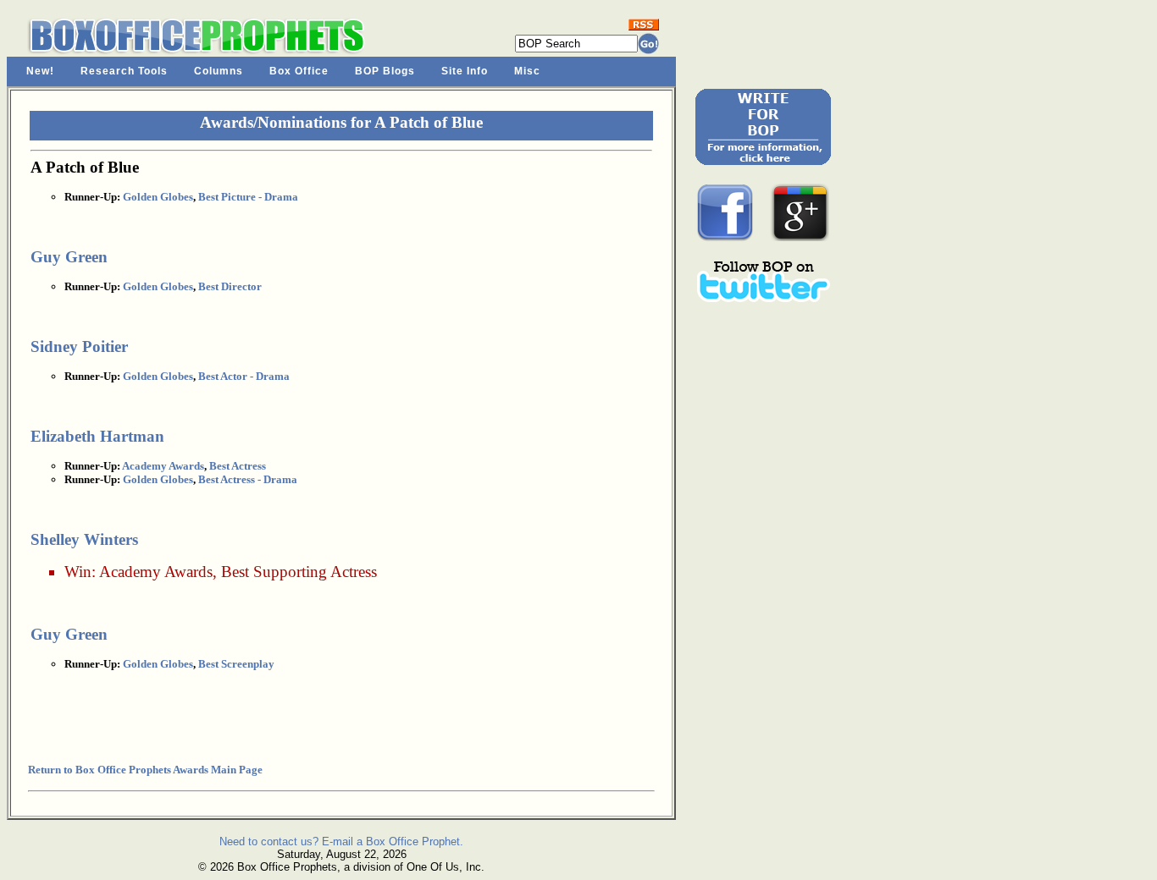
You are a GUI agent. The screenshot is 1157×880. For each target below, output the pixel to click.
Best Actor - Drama (244, 376)
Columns (218, 71)
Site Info (464, 71)
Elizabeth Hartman (97, 436)
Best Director (230, 286)
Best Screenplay (236, 663)
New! (40, 71)
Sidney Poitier (79, 346)
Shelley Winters (84, 539)
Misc (527, 71)
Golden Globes (158, 196)
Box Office (299, 71)
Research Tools (124, 71)
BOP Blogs (385, 71)
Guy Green (69, 257)
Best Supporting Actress (299, 571)
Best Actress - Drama (247, 479)
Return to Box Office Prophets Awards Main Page (145, 769)
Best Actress (237, 465)
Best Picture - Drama (248, 196)
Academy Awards (163, 465)
